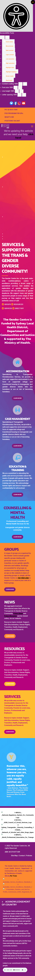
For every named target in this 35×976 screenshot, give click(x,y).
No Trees (13, 876)
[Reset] (2, 37)
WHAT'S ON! (9, 117)
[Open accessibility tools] (16, 16)
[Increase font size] (20, 87)
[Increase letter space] (24, 95)
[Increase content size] (25, 84)
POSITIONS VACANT (12, 121)
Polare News (18, 613)
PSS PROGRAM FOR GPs (14, 113)
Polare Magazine (10, 616)
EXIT (33, 2)
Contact (22, 856)
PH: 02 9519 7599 (11, 110)
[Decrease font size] (16, 87)
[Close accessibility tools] (7, 37)
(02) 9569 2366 (23, 578)
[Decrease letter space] (20, 95)
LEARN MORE (18, 398)
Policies (29, 856)
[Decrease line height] (17, 91)
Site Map (14, 856)
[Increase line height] (21, 91)
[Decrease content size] (20, 84)
